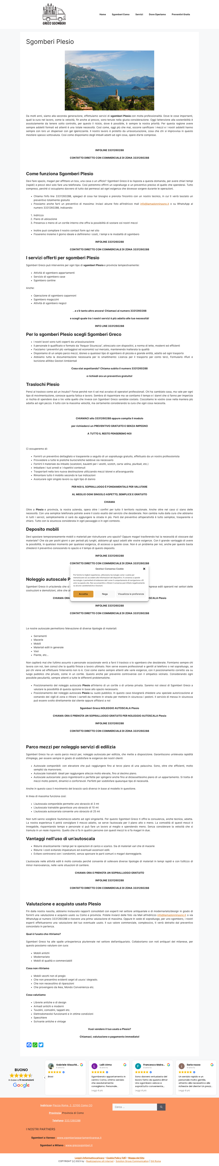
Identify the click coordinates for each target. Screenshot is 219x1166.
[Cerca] (161, 1107)
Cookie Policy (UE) (116, 1157)
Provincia (55, 1112)
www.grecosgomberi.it (79, 1145)
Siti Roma (156, 1161)
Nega (105, 594)
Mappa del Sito (136, 1157)
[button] (144, 568)
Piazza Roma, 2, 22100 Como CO (72, 1105)
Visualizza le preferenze (131, 594)
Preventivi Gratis (181, 14)
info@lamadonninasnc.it (154, 203)
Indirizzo (45, 1105)
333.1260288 (72, 1120)
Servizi (139, 14)
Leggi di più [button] (97, 1090)
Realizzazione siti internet (100, 1161)
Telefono (57, 1120)
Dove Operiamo (157, 14)
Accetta (83, 594)
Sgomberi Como (120, 14)
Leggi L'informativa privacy (89, 1157)
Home (103, 14)
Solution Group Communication (132, 1161)
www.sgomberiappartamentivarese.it (79, 1137)
